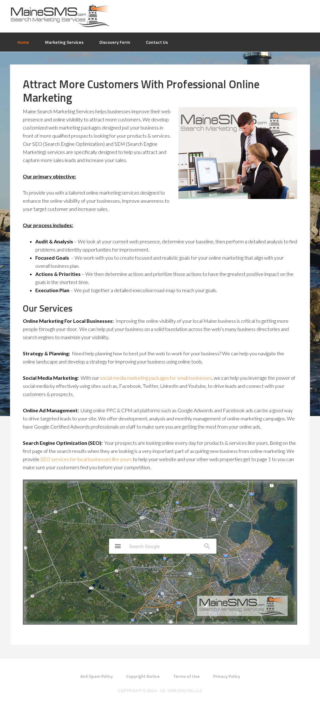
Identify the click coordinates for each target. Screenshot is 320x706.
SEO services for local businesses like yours (86, 459)
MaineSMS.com (60, 15)
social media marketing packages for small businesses (156, 378)
